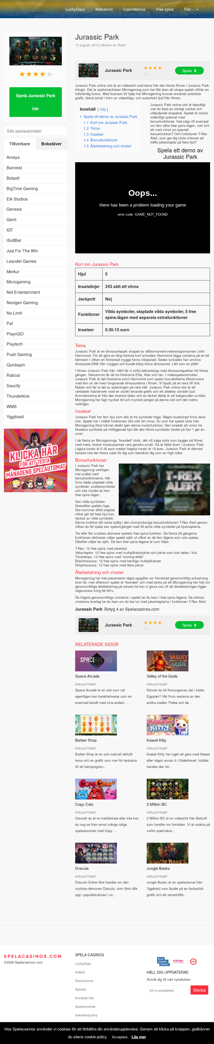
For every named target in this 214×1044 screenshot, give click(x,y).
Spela (187, 70)
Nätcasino (104, 9)
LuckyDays (75, 9)
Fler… (190, 9)
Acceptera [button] (119, 1036)
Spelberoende (85, 1006)
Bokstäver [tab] (51, 144)
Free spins (165, 9)
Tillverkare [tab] (19, 144)
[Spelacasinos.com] (30, 7)
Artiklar (80, 972)
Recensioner (84, 980)
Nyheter (80, 989)
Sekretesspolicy (86, 1015)
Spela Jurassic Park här (35, 101)
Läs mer (139, 1037)
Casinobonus (134, 9)
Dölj (103, 109)
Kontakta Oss (84, 998)
